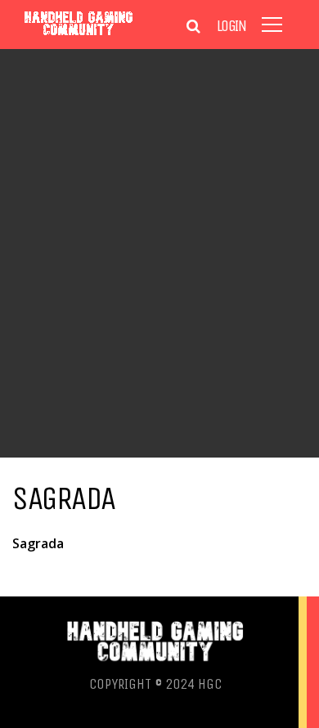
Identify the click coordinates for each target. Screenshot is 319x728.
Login (231, 26)
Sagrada (38, 543)
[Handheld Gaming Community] (79, 35)
